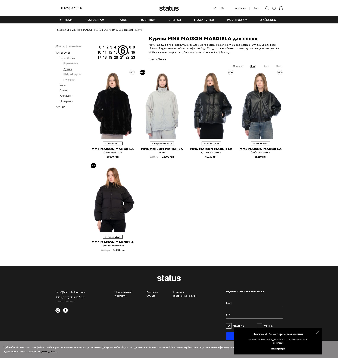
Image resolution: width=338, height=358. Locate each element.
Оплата (150, 295)
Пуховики (69, 79)
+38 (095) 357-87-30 (70, 8)
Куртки (68, 69)
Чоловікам (75, 46)
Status (169, 8)
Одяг (63, 85)
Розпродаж (237, 20)
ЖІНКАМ (66, 20)
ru (222, 7)
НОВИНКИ (148, 20)
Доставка (152, 292)
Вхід (256, 7)
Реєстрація (240, 7)
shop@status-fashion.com (70, 292)
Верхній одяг (67, 58)
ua (214, 7)
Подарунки (66, 101)
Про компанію (123, 292)
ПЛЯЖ (122, 20)
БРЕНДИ (175, 20)
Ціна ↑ (279, 66)
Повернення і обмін (184, 295)
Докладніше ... (49, 351)
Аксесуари (66, 95)
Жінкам (59, 46)
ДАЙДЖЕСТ (269, 20)
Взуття (64, 90)
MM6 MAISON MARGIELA (113, 149)
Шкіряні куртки (72, 74)
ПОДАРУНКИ (204, 20)
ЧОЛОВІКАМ (95, 20)
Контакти (120, 295)
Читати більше (157, 59)
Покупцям (178, 292)
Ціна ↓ (265, 66)
